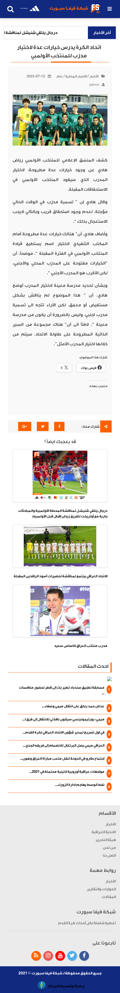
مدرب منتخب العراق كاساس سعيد (80, 646)
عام (60, 76)
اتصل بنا (109, 855)
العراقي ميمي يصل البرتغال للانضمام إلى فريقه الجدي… (63, 745)
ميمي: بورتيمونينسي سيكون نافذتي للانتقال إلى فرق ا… (63, 719)
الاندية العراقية (104, 832)
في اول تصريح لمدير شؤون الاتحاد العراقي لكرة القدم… (63, 732)
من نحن (109, 847)
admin (94, 84)
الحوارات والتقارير (101, 889)
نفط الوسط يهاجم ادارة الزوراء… (79, 784)
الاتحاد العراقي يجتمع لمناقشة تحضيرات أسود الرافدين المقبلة (60, 576)
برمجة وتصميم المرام (66, 986)
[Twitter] (72, 956)
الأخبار (94, 76)
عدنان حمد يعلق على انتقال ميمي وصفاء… (73, 706)
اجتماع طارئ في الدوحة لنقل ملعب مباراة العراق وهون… (62, 758)
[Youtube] (60, 956)
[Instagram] (48, 956)
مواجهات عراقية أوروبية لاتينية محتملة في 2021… (66, 771)
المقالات (109, 897)
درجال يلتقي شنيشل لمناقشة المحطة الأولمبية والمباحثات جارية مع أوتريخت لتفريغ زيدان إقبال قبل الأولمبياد (62, 513)
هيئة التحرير (105, 840)
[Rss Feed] (36, 956)
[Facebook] (84, 956)
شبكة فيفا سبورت (47, 973)
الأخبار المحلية (76, 76)
